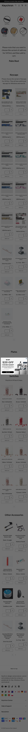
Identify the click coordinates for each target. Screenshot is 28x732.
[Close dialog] (26, 358)
